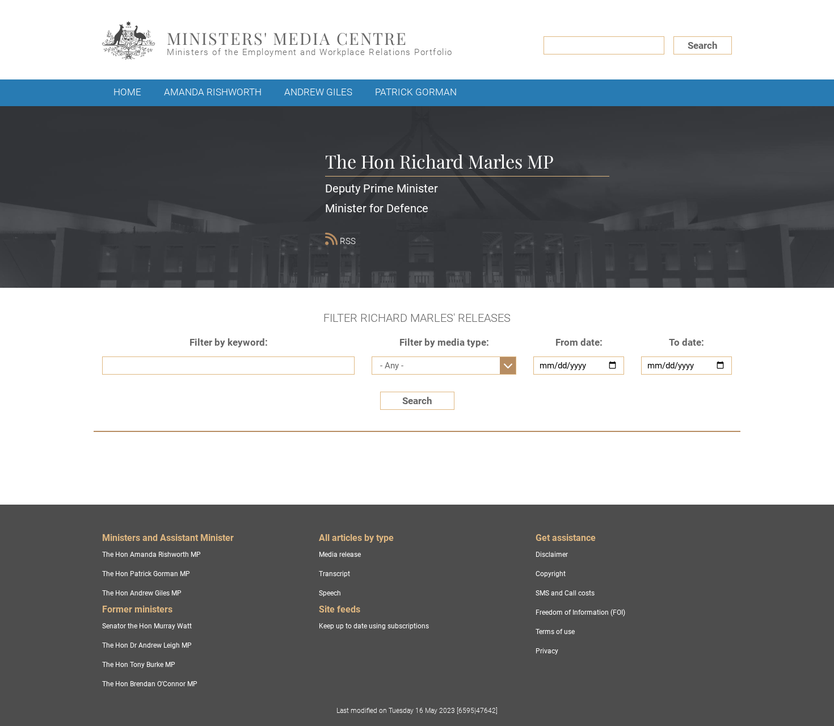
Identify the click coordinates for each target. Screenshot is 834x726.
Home (127, 92)
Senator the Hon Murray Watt (147, 626)
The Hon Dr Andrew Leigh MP (147, 645)
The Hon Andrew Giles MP (142, 593)
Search (703, 45)
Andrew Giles (318, 92)
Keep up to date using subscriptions (374, 626)
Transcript (334, 574)
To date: (686, 342)
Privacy (547, 651)
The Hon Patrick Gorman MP (146, 574)
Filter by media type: (444, 342)
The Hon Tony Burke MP (138, 665)
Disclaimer (552, 555)
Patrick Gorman (416, 92)
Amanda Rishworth (213, 92)
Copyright (551, 574)
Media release (340, 555)
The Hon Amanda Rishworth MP (151, 555)
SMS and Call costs (565, 593)
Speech (330, 593)
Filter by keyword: (228, 342)
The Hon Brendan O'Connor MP (149, 684)
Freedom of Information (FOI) (580, 612)
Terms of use (555, 632)
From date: (579, 342)
